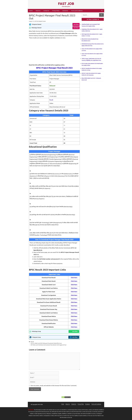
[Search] (101, 15)
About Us (38, 10)
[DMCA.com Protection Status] (66, 397)
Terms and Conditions (77, 10)
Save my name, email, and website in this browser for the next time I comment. (54, 385)
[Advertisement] (54, 50)
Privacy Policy (55, 10)
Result (51, 100)
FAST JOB (66, 4)
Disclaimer (65, 10)
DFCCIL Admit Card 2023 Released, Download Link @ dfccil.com (46, 343)
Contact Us (46, 10)
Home (31, 10)
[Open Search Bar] (102, 10)
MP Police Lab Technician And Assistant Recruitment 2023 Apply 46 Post (48, 345)
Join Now (76, 24)
